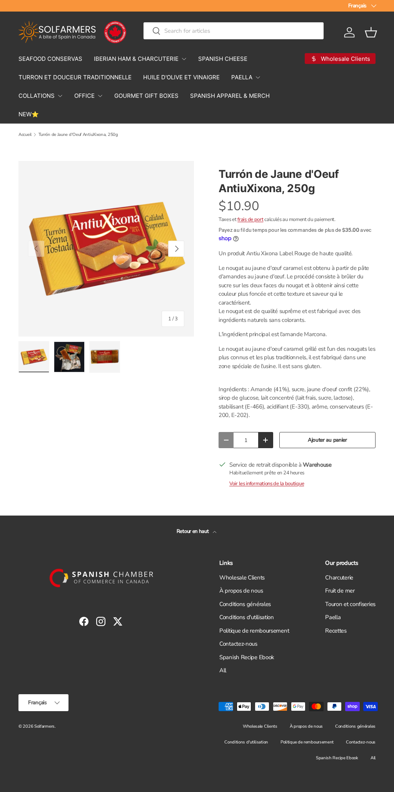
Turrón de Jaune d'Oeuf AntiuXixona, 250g (78, 134)
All (222, 670)
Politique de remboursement (254, 631)
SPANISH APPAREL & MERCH (230, 95)
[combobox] (233, 30)
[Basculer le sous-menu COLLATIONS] (60, 95)
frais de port (250, 219)
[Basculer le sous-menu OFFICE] (100, 95)
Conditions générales (245, 604)
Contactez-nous (238, 644)
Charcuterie (339, 577)
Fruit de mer (339, 590)
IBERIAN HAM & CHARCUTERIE (136, 58)
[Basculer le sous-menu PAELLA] (257, 77)
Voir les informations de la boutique (266, 483)
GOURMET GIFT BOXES (146, 95)
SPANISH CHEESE (222, 58)
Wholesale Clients (242, 577)
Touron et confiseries (350, 604)
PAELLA (241, 77)
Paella (333, 617)
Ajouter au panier (327, 440)
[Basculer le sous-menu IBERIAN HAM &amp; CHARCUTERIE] (184, 59)
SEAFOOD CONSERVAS (50, 58)
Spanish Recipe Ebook (246, 657)
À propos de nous (241, 590)
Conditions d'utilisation (246, 617)
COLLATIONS (36, 95)
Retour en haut (193, 531)
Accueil (25, 134)
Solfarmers (44, 726)
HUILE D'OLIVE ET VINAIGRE (181, 77)
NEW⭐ (28, 114)
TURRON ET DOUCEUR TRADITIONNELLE (75, 77)
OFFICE (84, 95)
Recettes (336, 631)
